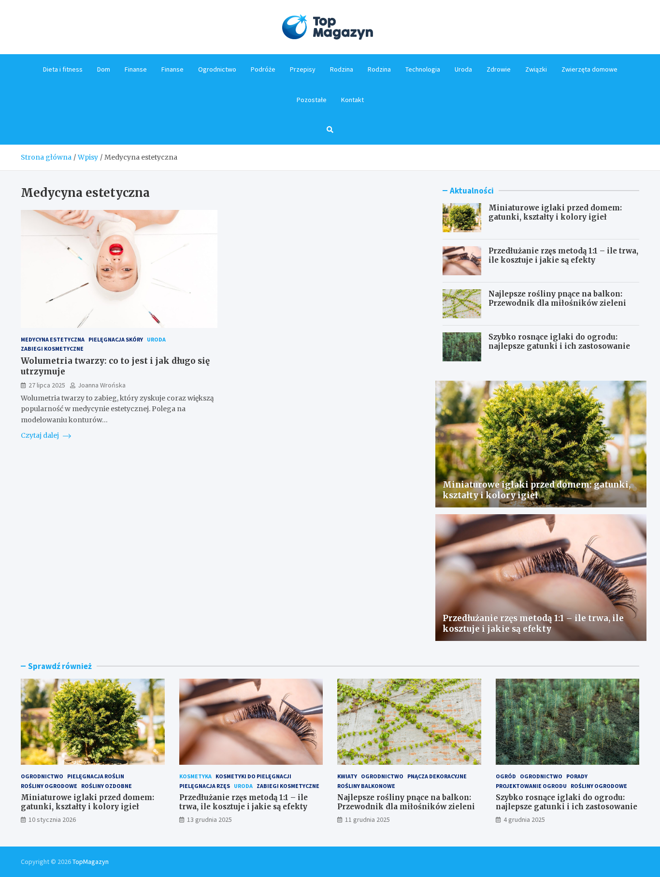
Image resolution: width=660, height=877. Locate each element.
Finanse (136, 69)
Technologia (422, 69)
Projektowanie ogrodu (531, 785)
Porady (577, 776)
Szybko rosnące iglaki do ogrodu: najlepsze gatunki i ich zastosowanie (559, 341)
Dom (103, 69)
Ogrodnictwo (217, 69)
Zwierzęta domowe (589, 69)
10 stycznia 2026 (52, 819)
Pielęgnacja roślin (95, 776)
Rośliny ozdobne (106, 785)
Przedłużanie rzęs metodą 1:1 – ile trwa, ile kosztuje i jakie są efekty (563, 255)
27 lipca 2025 (47, 385)
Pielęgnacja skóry (115, 339)
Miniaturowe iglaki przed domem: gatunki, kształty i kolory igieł (555, 212)
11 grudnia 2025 (367, 819)
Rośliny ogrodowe (49, 785)
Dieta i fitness (63, 69)
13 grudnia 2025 (209, 819)
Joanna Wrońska (102, 385)
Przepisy (303, 69)
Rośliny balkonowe (366, 785)
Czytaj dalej (40, 435)
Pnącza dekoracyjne (437, 776)
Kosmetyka (195, 776)
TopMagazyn (90, 861)
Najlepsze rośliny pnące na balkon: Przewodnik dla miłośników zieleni (557, 298)
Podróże (263, 69)
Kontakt (352, 99)
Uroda (463, 69)
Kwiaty (347, 776)
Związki (536, 69)
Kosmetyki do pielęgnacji (253, 776)
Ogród (506, 776)
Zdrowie (499, 69)
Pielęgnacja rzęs (204, 785)
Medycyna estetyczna (53, 339)
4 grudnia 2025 (524, 819)
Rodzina (341, 69)
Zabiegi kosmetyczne (52, 348)
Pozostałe (312, 99)
